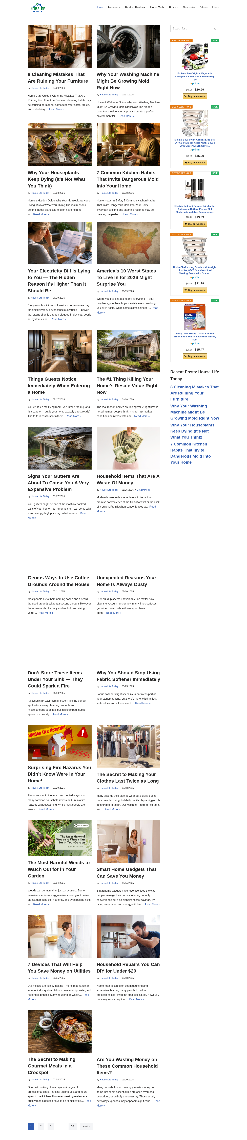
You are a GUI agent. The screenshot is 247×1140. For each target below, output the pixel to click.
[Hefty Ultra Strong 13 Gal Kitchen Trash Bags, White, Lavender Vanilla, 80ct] (195, 316)
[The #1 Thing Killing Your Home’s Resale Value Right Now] (128, 351)
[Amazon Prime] (194, 83)
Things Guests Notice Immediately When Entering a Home (59, 385)
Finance (173, 7)
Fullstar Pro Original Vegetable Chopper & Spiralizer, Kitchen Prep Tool (195, 76)
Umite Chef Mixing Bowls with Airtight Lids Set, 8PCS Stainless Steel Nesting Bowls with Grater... (195, 270)
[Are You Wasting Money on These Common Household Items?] (128, 1031)
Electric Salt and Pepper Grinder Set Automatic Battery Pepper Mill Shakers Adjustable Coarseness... (194, 209)
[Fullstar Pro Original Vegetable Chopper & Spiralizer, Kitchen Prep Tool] (195, 56)
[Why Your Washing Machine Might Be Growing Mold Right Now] (128, 46)
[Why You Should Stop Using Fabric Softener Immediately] (128, 645)
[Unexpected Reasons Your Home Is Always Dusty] (128, 549)
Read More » (56, 109)
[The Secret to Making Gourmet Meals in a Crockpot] (60, 1031)
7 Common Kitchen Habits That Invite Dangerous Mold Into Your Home (128, 179)
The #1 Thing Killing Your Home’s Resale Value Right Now (127, 385)
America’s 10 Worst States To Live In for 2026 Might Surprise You (126, 277)
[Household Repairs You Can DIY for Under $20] (128, 936)
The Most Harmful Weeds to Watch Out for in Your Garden (59, 869)
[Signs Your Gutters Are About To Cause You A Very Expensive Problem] (60, 448)
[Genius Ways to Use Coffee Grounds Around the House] (60, 549)
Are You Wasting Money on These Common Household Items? (127, 1066)
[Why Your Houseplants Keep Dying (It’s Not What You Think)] (60, 144)
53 (72, 1126)
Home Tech (157, 7)
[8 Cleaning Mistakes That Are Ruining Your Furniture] (60, 46)
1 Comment (143, 489)
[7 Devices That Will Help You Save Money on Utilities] (60, 936)
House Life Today (40, 88)
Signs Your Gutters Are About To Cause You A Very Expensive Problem (58, 483)
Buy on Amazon (196, 96)
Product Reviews (135, 7)
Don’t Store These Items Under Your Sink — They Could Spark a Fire (55, 679)
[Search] (215, 28)
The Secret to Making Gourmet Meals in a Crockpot (51, 1066)
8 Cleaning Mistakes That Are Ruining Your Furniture (194, 393)
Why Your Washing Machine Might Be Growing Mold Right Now (128, 81)
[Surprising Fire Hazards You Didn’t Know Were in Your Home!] (60, 743)
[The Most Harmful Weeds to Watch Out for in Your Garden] (60, 838)
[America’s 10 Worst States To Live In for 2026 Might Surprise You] (128, 243)
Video (204, 7)
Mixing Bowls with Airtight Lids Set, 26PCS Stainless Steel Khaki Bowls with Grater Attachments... (194, 142)
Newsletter (189, 7)
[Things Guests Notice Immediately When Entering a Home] (60, 351)
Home (99, 7)
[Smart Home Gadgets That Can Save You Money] (128, 841)
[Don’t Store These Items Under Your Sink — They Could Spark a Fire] (60, 645)
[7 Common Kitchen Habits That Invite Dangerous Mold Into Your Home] (128, 144)
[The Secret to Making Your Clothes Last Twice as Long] (128, 746)
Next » (86, 1126)
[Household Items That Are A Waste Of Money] (128, 448)
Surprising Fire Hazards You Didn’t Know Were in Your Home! (59, 774)
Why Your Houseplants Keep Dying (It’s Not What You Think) (56, 179)
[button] (119, 7)
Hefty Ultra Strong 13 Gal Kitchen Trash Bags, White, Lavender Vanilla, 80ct (195, 336)
